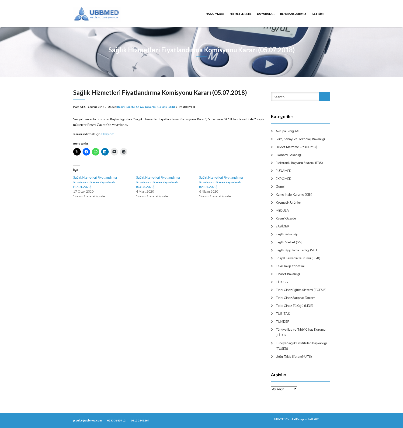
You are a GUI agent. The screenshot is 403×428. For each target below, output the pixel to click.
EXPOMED (284, 178)
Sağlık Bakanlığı (287, 234)
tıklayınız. (107, 134)
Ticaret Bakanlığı (288, 274)
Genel (280, 186)
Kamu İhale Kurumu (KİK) (294, 194)
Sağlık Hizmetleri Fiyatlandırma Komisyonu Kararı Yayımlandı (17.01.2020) (95, 182)
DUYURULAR (265, 13)
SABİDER (282, 226)
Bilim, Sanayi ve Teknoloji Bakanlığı (300, 139)
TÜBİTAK (283, 313)
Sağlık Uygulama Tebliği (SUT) (297, 250)
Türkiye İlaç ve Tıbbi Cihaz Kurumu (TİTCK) (301, 332)
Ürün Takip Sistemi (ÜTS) (294, 356)
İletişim (317, 13)
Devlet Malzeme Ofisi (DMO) (296, 147)
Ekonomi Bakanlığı (289, 155)
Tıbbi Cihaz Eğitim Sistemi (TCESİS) (301, 290)
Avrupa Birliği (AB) (289, 131)
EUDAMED (284, 171)
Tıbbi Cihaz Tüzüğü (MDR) (294, 306)
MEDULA (282, 210)
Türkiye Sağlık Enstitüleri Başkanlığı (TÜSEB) (301, 345)
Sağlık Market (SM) (289, 242)
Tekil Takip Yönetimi (290, 266)
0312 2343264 (140, 420)
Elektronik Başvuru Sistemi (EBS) (299, 163)
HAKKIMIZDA (215, 13)
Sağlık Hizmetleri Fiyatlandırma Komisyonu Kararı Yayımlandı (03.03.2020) (158, 182)
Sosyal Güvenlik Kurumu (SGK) (155, 107)
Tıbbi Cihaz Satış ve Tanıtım (295, 298)
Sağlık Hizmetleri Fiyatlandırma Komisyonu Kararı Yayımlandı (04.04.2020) (221, 182)
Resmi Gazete (126, 107)
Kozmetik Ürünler (288, 202)
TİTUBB (282, 282)
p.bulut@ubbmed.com (87, 420)
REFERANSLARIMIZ (293, 13)
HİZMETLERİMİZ (240, 13)
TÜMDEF (282, 321)
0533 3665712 (116, 420)
